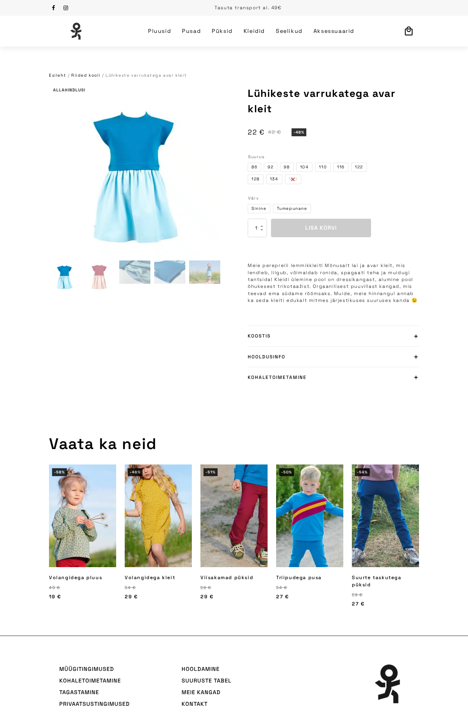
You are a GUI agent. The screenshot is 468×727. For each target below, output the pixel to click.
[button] (64, 276)
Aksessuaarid (333, 31)
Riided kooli (85, 75)
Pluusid (159, 31)
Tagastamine (79, 692)
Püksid (222, 31)
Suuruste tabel (207, 680)
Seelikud (289, 31)
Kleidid (254, 31)
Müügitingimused (86, 669)
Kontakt (195, 703)
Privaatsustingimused (94, 703)
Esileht (57, 75)
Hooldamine (201, 669)
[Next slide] (419, 539)
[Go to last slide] (49, 539)
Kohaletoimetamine (90, 680)
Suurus (256, 157)
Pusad (191, 31)
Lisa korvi (321, 227)
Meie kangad (201, 692)
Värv (253, 198)
